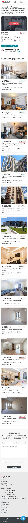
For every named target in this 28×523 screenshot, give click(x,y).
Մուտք (18, 2)
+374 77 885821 (10, 492)
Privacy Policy (4, 521)
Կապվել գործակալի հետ (9, 46)
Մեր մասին (4, 483)
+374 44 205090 (10, 51)
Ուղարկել (14, 467)
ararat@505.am (9, 496)
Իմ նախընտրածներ (8, 485)
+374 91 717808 (10, 494)
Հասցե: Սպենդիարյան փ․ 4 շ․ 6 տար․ (13, 498)
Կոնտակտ (4, 481)
